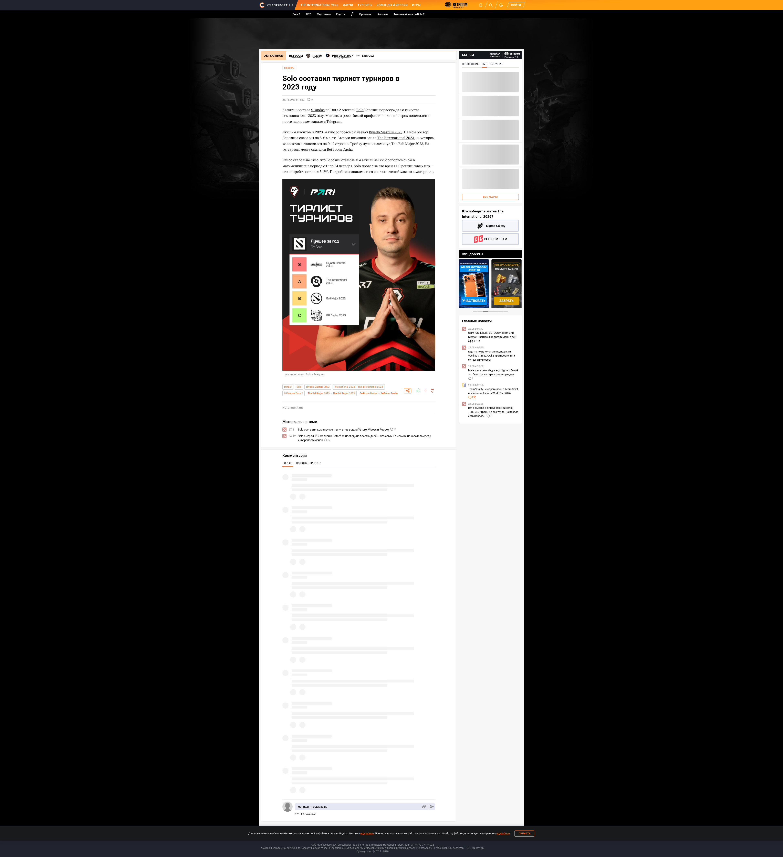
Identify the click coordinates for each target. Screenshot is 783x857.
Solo (298, 386)
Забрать (474, 301)
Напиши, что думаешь (312, 806)
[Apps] (481, 5)
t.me (300, 407)
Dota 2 (296, 14)
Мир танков (324, 14)
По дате (287, 463)
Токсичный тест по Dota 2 (409, 14)
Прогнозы (365, 14)
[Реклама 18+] (512, 53)
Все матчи (490, 196)
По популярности (309, 463)
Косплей (382, 14)
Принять (525, 833)
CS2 (308, 14)
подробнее (367, 833)
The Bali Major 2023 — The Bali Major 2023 (331, 393)
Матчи (348, 5)
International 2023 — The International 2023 (358, 386)
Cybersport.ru (364, 851)
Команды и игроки (392, 5)
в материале (423, 171)
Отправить (432, 807)
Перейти (506, 301)
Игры (416, 5)
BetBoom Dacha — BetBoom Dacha (379, 393)
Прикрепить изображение (424, 807)
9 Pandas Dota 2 (293, 393)
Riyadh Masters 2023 (318, 386)
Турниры (365, 5)
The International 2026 (319, 5)
